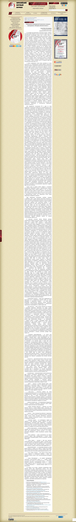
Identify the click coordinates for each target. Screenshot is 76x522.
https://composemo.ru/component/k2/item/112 (34, 492)
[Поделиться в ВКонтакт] (10, 46)
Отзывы (35, 13)
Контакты (53, 13)
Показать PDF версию (29, 22)
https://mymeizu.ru (44, 482)
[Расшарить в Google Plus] (65, 5)
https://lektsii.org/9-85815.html (39, 497)
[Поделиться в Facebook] (12, 46)
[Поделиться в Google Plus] (13, 46)
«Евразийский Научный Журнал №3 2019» (35, 19)
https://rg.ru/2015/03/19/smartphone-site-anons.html (34, 488)
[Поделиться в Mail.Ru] (20, 46)
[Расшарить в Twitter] (64, 5)
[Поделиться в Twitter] (17, 46)
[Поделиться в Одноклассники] (15, 46)
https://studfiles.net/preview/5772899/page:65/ (34, 501)
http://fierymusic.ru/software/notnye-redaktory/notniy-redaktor (36, 490)
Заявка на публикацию (38, 3)
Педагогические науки (30, 18)
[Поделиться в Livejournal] (18, 46)
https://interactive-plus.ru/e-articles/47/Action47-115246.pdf (35, 495)
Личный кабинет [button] (64, 3)
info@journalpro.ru (52, 8)
